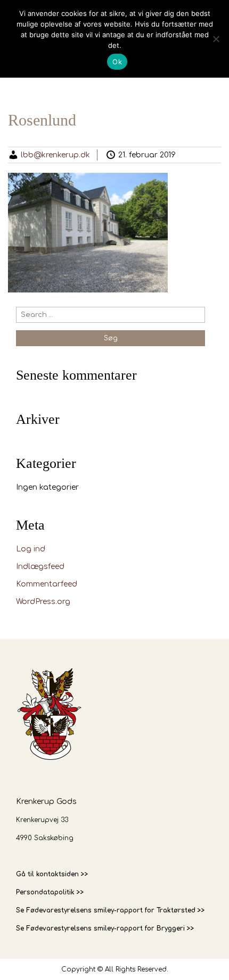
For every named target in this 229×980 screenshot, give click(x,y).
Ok (117, 61)
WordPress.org (43, 602)
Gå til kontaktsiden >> (52, 874)
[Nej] (215, 38)
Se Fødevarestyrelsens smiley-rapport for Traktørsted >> (110, 910)
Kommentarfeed (46, 584)
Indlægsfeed (40, 567)
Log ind (30, 549)
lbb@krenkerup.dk (55, 155)
